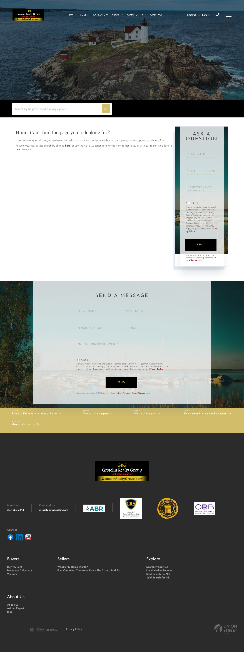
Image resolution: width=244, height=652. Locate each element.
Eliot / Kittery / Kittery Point (35, 413)
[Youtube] (28, 537)
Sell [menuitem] (83, 15)
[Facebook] (10, 538)
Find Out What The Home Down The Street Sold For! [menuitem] (89, 570)
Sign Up (191, 15)
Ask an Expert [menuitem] (15, 608)
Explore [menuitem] (99, 15)
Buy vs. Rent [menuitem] (14, 567)
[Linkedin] (19, 538)
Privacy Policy (204, 257)
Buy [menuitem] (71, 15)
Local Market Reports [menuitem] (159, 570)
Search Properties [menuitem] (157, 567)
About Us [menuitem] (13, 604)
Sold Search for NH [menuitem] (158, 574)
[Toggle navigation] (228, 15)
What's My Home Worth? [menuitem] (72, 567)
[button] (106, 108)
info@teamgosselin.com (53, 510)
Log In (206, 15)
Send (201, 244)
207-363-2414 (15, 510)
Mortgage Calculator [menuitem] (19, 570)
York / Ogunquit (95, 413)
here (67, 145)
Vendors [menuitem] (12, 574)
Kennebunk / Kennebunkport (206, 413)
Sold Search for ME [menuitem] (158, 577)
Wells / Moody (145, 413)
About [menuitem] (116, 15)
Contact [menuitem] (156, 15)
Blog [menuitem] (10, 612)
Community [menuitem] (135, 15)
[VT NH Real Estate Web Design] (225, 629)
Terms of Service (138, 393)
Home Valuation (24, 424)
